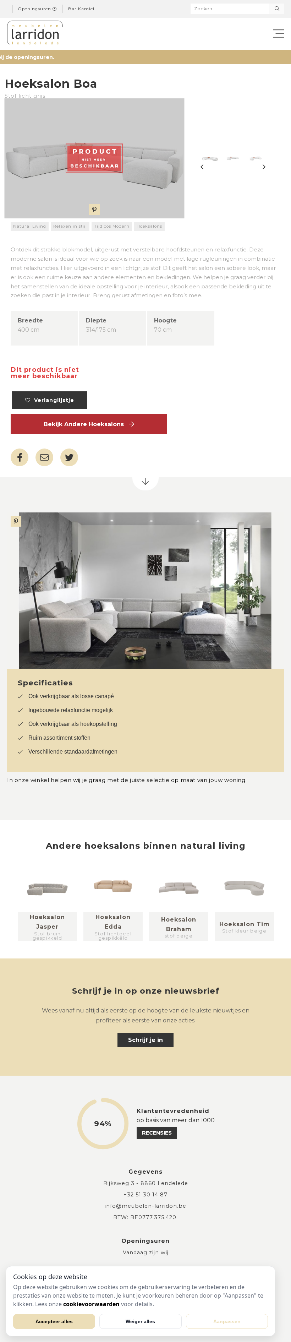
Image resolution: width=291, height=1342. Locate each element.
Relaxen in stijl (70, 226)
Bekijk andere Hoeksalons (86, 424)
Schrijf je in (145, 1040)
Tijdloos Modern (112, 226)
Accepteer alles (54, 1321)
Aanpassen (227, 1321)
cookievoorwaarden (91, 1304)
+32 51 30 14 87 (145, 1194)
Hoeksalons (149, 226)
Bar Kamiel (81, 8)
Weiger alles (140, 1321)
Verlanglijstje (52, 400)
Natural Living (29, 226)
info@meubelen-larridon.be (145, 1206)
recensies (157, 1133)
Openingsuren (35, 8)
